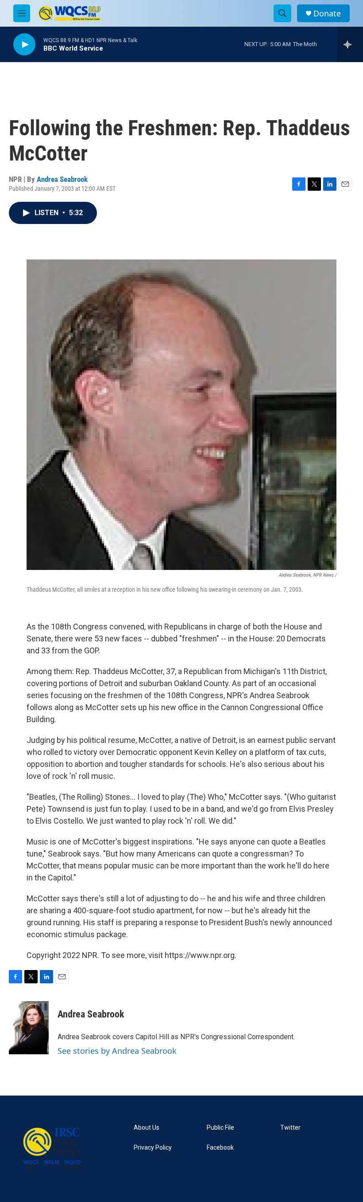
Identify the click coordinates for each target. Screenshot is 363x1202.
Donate (327, 13)
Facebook (220, 1147)
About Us (146, 1127)
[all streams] (350, 44)
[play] (24, 44)
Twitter (290, 1127)
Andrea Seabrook (62, 179)
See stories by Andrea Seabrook (117, 1050)
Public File (220, 1127)
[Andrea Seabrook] (29, 1027)
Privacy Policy (153, 1147)
